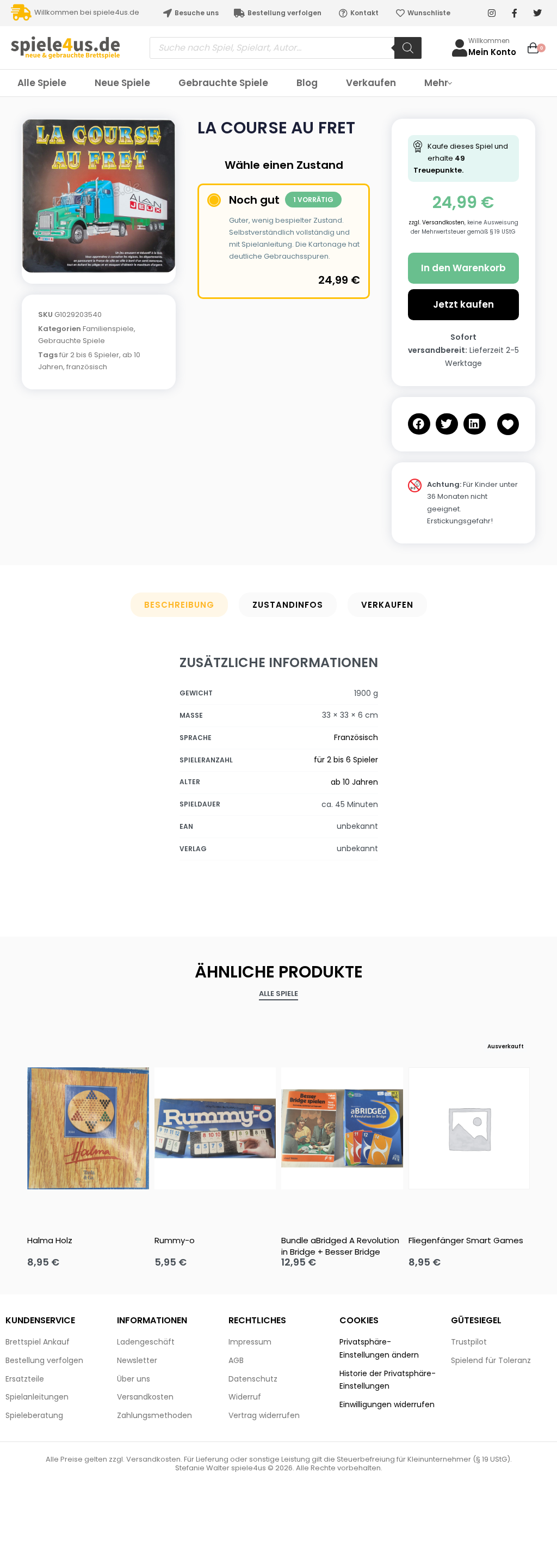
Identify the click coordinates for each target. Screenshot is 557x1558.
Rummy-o (174, 1240)
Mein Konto (492, 52)
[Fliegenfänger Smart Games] (469, 1128)
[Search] (408, 48)
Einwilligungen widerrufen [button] (387, 1404)
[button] (419, 424)
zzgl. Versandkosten (437, 222)
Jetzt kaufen (463, 304)
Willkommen (489, 40)
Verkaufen (387, 604)
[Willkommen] (459, 48)
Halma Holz (49, 1240)
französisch (86, 367)
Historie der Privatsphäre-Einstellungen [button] (387, 1380)
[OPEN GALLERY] (99, 196)
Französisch (356, 737)
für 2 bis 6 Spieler (89, 355)
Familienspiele (108, 328)
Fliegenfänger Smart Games (466, 1240)
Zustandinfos (287, 604)
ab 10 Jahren (354, 782)
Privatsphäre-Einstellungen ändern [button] (379, 1348)
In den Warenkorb (463, 267)
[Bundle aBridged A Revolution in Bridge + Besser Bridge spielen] (342, 1128)
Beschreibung (179, 604)
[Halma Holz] (88, 1128)
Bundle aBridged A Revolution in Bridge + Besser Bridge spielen (340, 1246)
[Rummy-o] (215, 1128)
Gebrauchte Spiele (71, 340)
